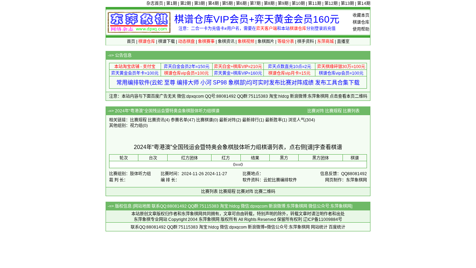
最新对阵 (227, 120)
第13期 (347, 3)
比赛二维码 (264, 191)
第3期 (199, 3)
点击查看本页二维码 (348, 96)
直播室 (343, 41)
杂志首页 (154, 3)
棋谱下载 (166, 41)
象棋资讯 (226, 41)
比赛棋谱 (204, 120)
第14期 (363, 3)
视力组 (136, 125)
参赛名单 (179, 120)
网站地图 (142, 206)
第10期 (298, 3)
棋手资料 (305, 41)
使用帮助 (361, 29)
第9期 (283, 3)
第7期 (255, 3)
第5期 (227, 3)
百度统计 (337, 227)
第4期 (213, 3)
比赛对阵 (315, 111)
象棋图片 (266, 41)
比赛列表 (351, 111)
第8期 (269, 3)
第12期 (331, 3)
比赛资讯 (156, 120)
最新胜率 (273, 120)
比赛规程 (333, 111)
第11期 (314, 3)
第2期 (185, 3)
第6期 (241, 3)
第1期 (171, 3)
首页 (131, 41)
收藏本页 (361, 15)
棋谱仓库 (361, 22)
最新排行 (250, 120)
